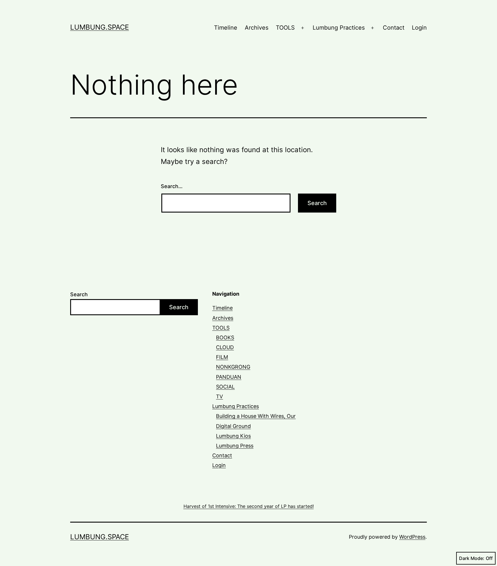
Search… (172, 186)
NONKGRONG (233, 367)
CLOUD (225, 347)
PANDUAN (228, 377)
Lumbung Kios (233, 436)
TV (219, 396)
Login (419, 27)
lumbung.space (99, 27)
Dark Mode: (471, 558)
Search (79, 294)
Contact (393, 27)
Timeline (225, 27)
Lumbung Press (234, 446)
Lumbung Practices (339, 27)
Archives (256, 27)
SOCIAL (225, 387)
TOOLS (285, 27)
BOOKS (225, 337)
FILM (222, 357)
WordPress (412, 537)
